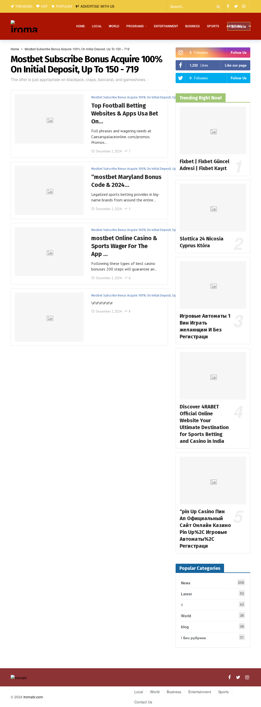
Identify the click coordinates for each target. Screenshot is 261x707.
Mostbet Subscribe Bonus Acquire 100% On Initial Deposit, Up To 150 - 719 (110, 97)
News (212, 582)
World (212, 615)
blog (212, 626)
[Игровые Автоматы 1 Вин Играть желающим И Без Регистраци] (213, 285)
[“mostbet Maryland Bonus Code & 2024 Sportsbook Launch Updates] (49, 190)
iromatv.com (33, 696)
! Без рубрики (212, 637)
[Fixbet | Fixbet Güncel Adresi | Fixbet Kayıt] (213, 130)
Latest (212, 593)
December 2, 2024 (109, 151)
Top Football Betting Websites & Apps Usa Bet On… (124, 113)
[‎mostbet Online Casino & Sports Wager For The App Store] (49, 251)
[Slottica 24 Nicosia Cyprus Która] (213, 208)
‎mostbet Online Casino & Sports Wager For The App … (124, 246)
